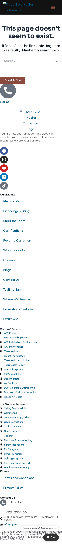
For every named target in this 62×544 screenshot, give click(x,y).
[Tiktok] (4, 186)
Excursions (10, 319)
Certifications (13, 231)
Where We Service (16, 299)
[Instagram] (4, 160)
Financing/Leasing (16, 211)
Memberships (13, 201)
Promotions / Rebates (19, 309)
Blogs (7, 270)
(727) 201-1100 (16, 512)
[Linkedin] (4, 177)
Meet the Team (14, 221)
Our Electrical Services (12, 404)
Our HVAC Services (10, 329)
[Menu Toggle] (53, 7)
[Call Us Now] (3, 502)
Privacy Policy (13, 488)
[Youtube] (4, 168)
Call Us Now (14, 502)
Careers (9, 260)
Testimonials (12, 289)
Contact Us (11, 280)
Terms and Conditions (18, 478)
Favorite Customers (17, 240)
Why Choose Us (14, 250)
